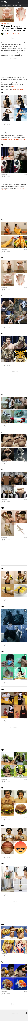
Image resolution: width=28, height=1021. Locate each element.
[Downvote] (6, 38)
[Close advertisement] (26, 1013)
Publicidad (3, 5)
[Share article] (25, 96)
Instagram (20, 89)
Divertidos (3, 23)
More (20, 5)
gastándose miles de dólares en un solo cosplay (13, 139)
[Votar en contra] (5, 124)
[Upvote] (3, 38)
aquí (12, 86)
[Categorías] (2, 2)
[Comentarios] (12, 38)
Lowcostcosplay (4, 174)
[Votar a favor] (2, 124)
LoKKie (6, 33)
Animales (9, 5)
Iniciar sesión (23, 1)
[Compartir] (25, 38)
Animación (15, 5)
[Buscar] (18, 2)
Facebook (14, 89)
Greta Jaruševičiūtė (15, 33)
